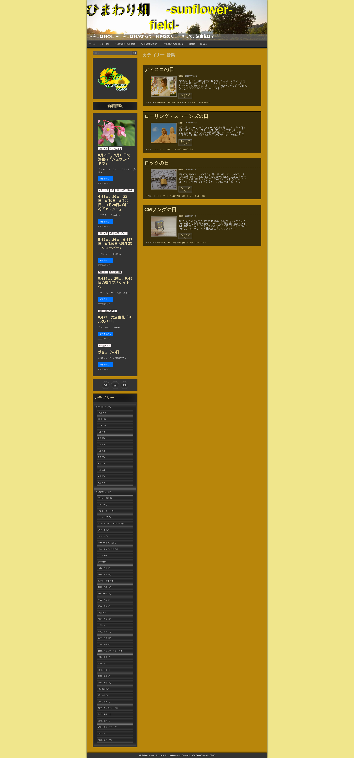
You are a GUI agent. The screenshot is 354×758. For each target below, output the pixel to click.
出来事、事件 (103, 581)
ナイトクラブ (205, 103)
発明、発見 (102, 670)
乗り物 (101, 562)
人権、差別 (102, 568)
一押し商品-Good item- (173, 44)
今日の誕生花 (115, 149)
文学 (100, 625)
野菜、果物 (102, 714)
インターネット (104, 511)
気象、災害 (102, 644)
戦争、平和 (102, 606)
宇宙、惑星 (102, 600)
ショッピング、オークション (110, 524)
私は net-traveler (148, 44)
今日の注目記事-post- (125, 44)
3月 (99, 444)
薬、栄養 (102, 695)
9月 (105, 149)
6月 (112, 190)
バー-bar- (105, 44)
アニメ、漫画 (103, 498)
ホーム (92, 44)
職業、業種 (102, 676)
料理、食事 (102, 632)
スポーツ (102, 530)
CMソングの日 (160, 209)
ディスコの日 (159, 69)
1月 (99, 432)
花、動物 (102, 689)
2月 (99, 438)
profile (192, 44)
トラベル (102, 536)
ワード (174, 149)
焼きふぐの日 (108, 352)
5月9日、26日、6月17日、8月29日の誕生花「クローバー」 (115, 244)
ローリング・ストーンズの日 (176, 116)
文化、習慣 (102, 619)
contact (203, 44)
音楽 (185, 103)
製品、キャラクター (106, 708)
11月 (101, 190)
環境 (100, 663)
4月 (106, 190)
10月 (100, 413)
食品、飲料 (102, 740)
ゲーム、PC (103, 517)
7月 (99, 470)
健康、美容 (102, 574)
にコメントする (200, 243)
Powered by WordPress (191, 755)
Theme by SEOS (208, 755)
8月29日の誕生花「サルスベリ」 (115, 319)
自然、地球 (102, 683)
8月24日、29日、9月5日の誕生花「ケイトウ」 (115, 282)
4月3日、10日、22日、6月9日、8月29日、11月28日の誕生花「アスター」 (114, 203)
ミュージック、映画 (162, 103)
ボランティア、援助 (106, 543)
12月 (100, 425)
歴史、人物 (102, 638)
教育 (100, 613)
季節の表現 (102, 593)
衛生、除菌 (102, 702)
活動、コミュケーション (191, 196)
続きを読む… (105, 178)
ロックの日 (156, 163)
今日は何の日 (177, 103)
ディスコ (195, 103)
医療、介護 (102, 587)
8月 (100, 149)
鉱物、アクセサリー (106, 727)
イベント (158, 196)
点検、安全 (102, 657)
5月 (100, 233)
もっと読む (185, 96)
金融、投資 (102, 721)
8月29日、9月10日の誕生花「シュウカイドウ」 (114, 159)
